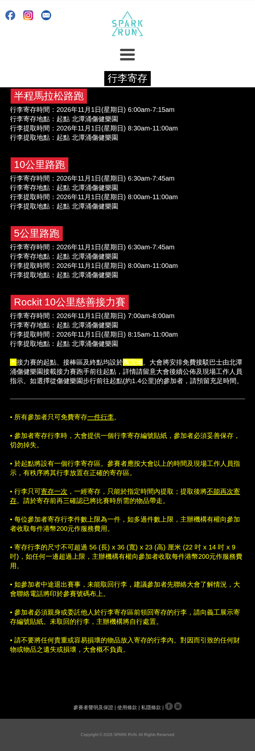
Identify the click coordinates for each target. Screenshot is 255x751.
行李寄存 (127, 78)
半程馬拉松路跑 (49, 95)
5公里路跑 (36, 233)
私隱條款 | (153, 707)
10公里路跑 (39, 164)
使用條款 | (129, 707)
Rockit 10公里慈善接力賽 (70, 301)
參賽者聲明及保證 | (95, 707)
